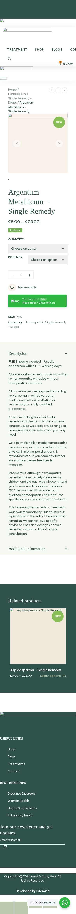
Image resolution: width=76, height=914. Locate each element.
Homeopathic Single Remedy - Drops (20, 98)
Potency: (15, 257)
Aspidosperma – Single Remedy (35, 670)
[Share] (21, 905)
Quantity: (16, 239)
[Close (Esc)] (7, 905)
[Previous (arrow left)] (7, 911)
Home (12, 89)
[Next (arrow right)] (21, 911)
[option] (38, 643)
